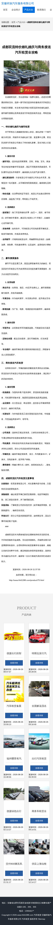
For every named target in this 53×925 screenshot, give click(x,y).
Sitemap (41, 919)
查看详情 (14, 663)
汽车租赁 (37, 915)
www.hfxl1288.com (25, 915)
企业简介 (16, 10)
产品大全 (28, 10)
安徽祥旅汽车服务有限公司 (17, 3)
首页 (5, 10)
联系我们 (41, 10)
